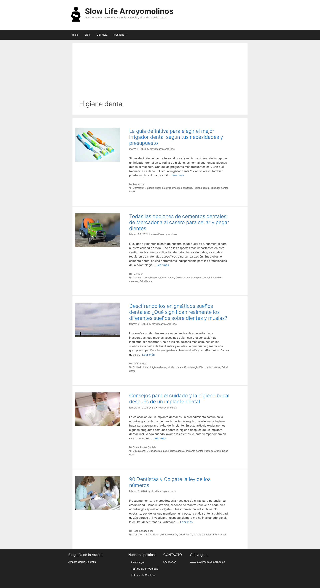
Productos (138, 184)
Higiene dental (201, 187)
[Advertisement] (160, 74)
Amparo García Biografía (82, 561)
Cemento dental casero (146, 277)
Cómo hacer (167, 277)
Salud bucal (146, 281)
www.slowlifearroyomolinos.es (207, 561)
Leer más (178, 175)
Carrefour (138, 187)
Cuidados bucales (157, 450)
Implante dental (194, 450)
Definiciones (139, 363)
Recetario (138, 274)
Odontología (191, 367)
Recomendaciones (143, 530)
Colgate (137, 534)
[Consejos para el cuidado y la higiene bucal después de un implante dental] (97, 425)
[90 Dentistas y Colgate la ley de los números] (97, 509)
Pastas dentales (203, 534)
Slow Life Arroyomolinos (129, 11)
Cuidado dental (184, 277)
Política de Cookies (143, 575)
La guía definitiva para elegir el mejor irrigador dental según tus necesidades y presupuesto (176, 137)
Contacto (102, 34)
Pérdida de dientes (209, 367)
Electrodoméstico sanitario (177, 187)
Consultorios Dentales (145, 447)
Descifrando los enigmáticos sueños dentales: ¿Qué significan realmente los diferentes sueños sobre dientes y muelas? (178, 312)
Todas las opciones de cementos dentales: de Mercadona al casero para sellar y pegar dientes (179, 222)
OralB (132, 191)
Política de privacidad (144, 568)
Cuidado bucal (153, 187)
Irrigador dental (219, 187)
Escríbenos (169, 561)
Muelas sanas (175, 367)
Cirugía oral (139, 450)
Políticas (119, 34)
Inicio (75, 34)
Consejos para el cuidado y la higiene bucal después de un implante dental (179, 398)
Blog (87, 34)
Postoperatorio (212, 450)
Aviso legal (137, 562)
